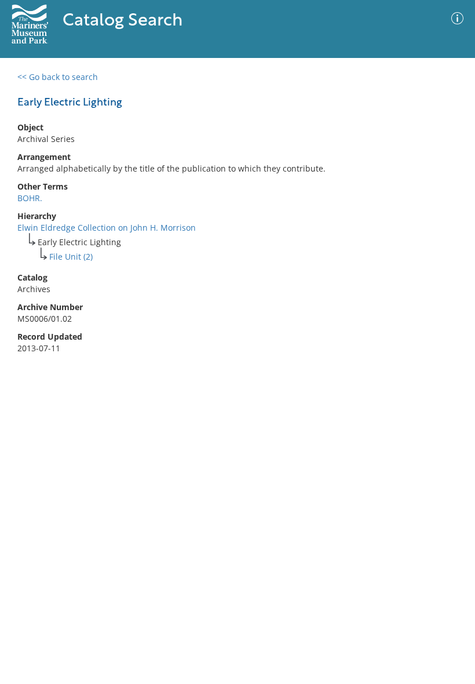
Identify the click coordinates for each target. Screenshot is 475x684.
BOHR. (29, 197)
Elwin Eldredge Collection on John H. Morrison (106, 227)
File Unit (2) (71, 256)
